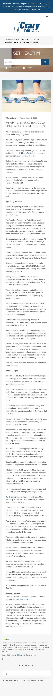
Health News (14, 67)
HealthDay (18, 655)
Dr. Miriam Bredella (26, 153)
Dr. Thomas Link (12, 497)
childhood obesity (22, 599)
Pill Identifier (26, 39)
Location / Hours (11, 42)
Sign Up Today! (25, 42)
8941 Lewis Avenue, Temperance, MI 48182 (20, 3)
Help (17, 39)
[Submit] (45, 62)
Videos (29, 67)
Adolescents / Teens (10, 680)
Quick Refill (39, 39)
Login (35, 42)
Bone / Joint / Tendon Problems (32, 680)
